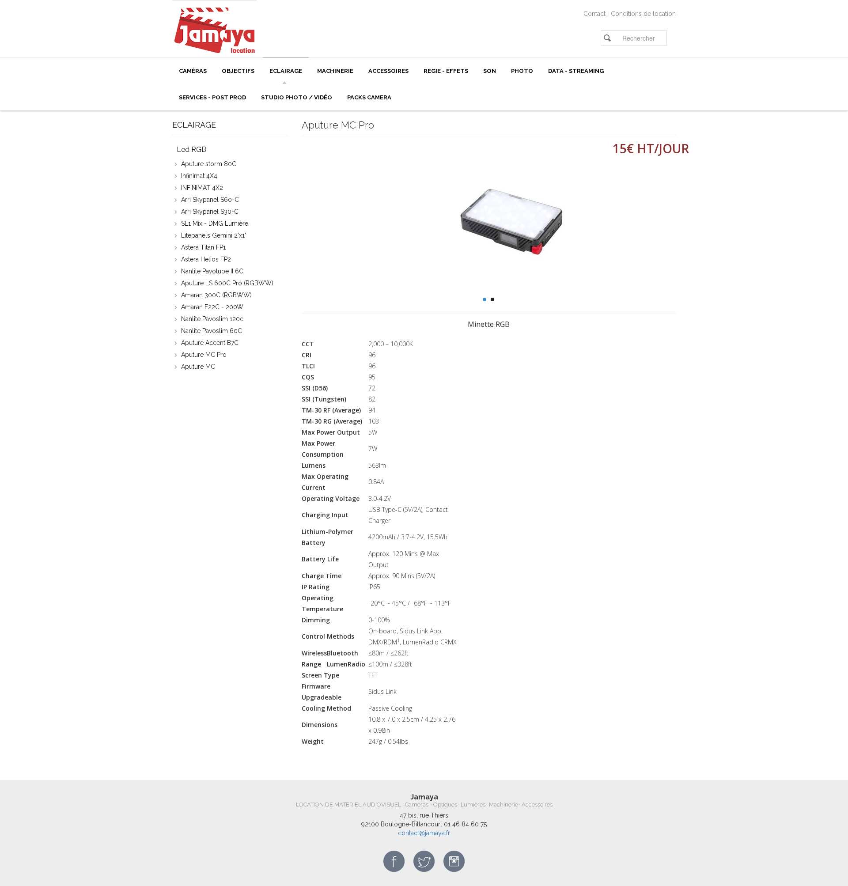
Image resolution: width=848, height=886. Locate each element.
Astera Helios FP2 (206, 259)
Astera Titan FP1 (203, 247)
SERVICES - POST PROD (212, 97)
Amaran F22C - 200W (212, 306)
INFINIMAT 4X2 (202, 187)
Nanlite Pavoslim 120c (212, 318)
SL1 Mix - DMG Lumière (214, 223)
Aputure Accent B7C (209, 342)
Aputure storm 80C (208, 163)
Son (489, 71)
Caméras (193, 71)
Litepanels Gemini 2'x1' (213, 235)
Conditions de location (643, 13)
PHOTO (522, 71)
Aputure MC (198, 366)
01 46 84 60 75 (465, 824)
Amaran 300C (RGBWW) (216, 295)
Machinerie (335, 71)
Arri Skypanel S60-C (210, 199)
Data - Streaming (576, 71)
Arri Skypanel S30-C (209, 211)
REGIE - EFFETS (446, 71)
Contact (594, 13)
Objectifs (238, 71)
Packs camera (369, 97)
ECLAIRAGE (285, 71)
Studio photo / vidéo (296, 97)
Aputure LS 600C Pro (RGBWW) (227, 283)
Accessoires (388, 71)
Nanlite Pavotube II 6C (212, 271)
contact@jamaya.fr (424, 833)
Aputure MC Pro (204, 354)
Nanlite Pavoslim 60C (211, 330)
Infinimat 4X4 (199, 175)
